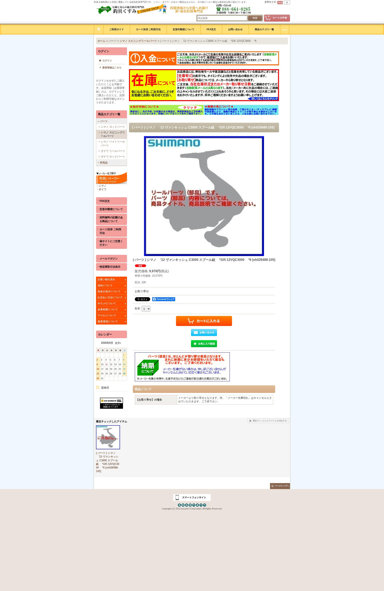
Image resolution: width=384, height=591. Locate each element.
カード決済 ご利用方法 (110, 231)
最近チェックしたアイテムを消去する (270, 421)
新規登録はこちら (112, 67)
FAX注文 (105, 200)
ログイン (107, 60)
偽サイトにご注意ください (111, 243)
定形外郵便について (111, 209)
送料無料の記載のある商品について (111, 219)
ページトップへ (282, 486)
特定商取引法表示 (110, 266)
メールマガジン (109, 258)
